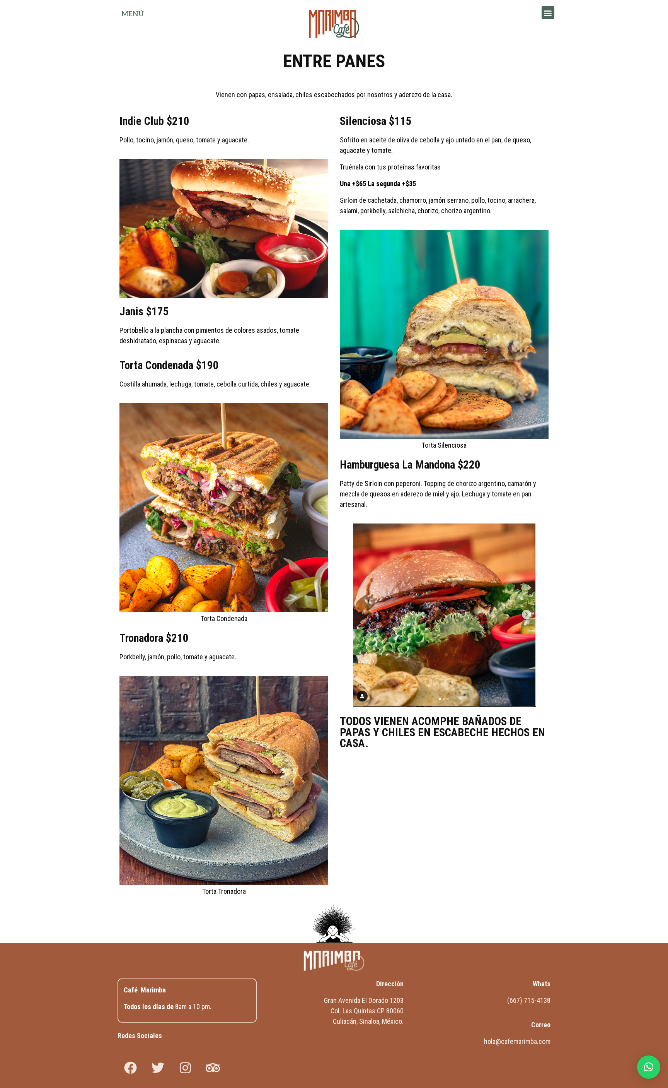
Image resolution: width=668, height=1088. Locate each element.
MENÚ (132, 14)
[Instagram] (185, 1067)
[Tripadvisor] (212, 1067)
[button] (548, 12)
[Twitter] (157, 1067)
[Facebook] (130, 1067)
